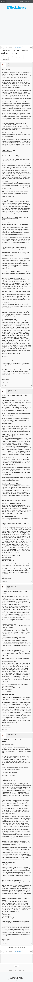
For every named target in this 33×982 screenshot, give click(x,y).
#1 (31, 385)
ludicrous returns (8, 56)
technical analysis (5, 59)
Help (10, 970)
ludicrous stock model (18, 56)
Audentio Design (21, 979)
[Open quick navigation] (31, 47)
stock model (27, 56)
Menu (4, 1)
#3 (31, 729)
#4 (31, 943)
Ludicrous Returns (11, 64)
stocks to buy (13, 57)
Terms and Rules (17, 970)
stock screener (5, 57)
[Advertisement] (16, 27)
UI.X (16, 966)
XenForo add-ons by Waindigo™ (16, 978)
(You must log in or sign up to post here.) (16, 947)
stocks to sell (20, 57)
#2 (31, 581)
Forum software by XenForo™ (16, 977)
